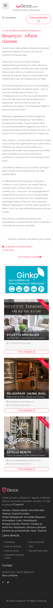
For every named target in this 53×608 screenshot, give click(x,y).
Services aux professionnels (16, 530)
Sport (33, 530)
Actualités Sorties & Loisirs (14, 556)
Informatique (8, 520)
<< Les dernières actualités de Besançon (21, 30)
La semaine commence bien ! (18, 246)
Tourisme (41, 530)
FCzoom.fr (18, 504)
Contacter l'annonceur (20, 343)
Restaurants (19, 527)
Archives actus (11, 550)
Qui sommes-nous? (39, 550)
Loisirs (19, 520)
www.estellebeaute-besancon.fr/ (25, 460)
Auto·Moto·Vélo (36, 510)
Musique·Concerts (11, 524)
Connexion (10, 17)
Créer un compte (12, 546)
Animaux (6, 510)
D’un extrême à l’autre (28, 257)
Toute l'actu (8, 250)
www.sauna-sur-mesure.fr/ (21, 402)
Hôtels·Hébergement (12, 517)
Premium (25, 524)
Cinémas (6, 513)
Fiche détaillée (25, 352)
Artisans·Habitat (20, 510)
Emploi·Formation (20, 513)
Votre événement (38, 17)
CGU (31, 546)
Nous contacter (36, 542)
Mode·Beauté (30, 520)
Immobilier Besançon (34, 517)
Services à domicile (36, 527)
